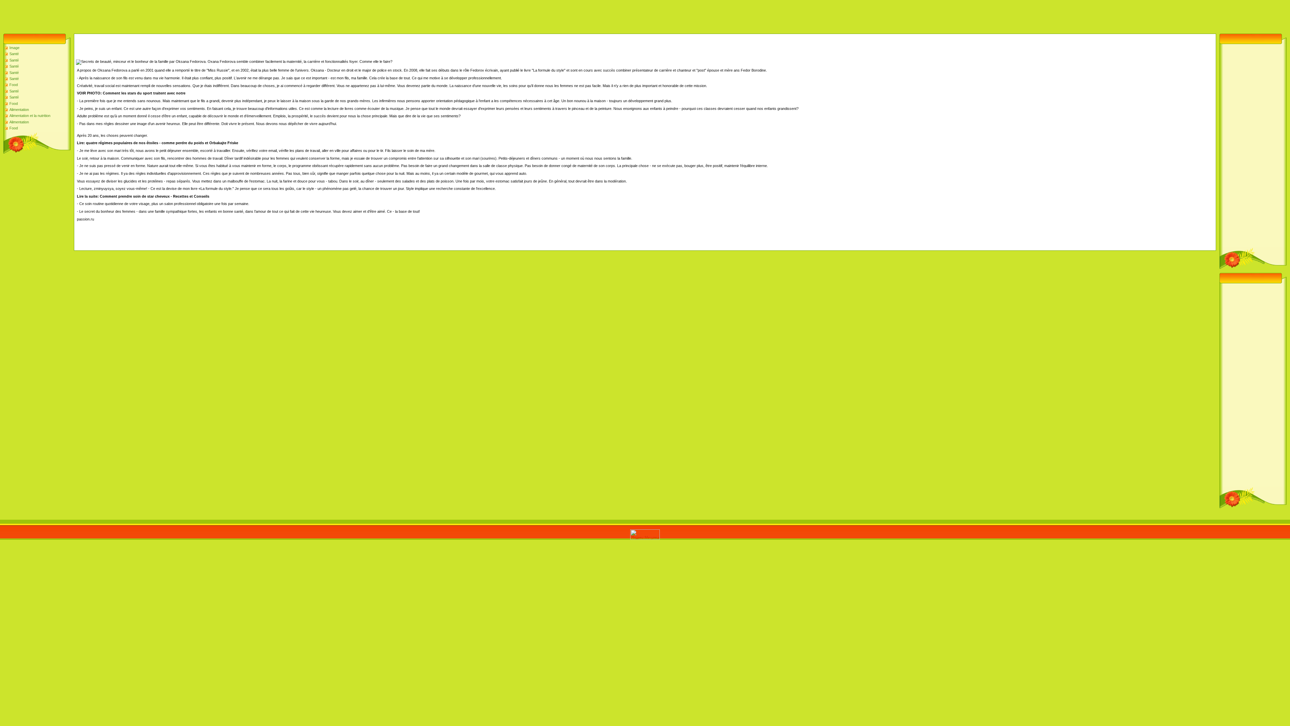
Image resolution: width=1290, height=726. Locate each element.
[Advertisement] (122, 15)
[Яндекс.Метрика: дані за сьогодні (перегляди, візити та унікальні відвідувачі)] (645, 534)
